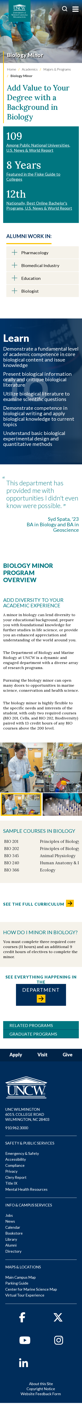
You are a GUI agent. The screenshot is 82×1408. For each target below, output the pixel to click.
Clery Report (15, 1177)
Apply (15, 1054)
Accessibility (15, 1159)
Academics (29, 69)
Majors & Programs (57, 69)
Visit (42, 1054)
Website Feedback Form (41, 1393)
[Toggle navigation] (75, 9)
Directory (13, 1251)
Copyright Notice (40, 1388)
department (41, 990)
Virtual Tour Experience (24, 1295)
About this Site (41, 1383)
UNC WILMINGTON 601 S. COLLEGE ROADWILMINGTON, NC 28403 (27, 1114)
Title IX (11, 1183)
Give (68, 1054)
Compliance (15, 1165)
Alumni (11, 1245)
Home (11, 69)
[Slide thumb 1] (21, 804)
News (10, 1221)
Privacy (11, 1171)
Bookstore (14, 1233)
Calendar (12, 1227)
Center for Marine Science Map (31, 1289)
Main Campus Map (20, 1277)
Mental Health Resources (26, 1189)
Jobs (9, 1215)
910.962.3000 (16, 1127)
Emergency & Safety (22, 1153)
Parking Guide (16, 1283)
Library (11, 1239)
